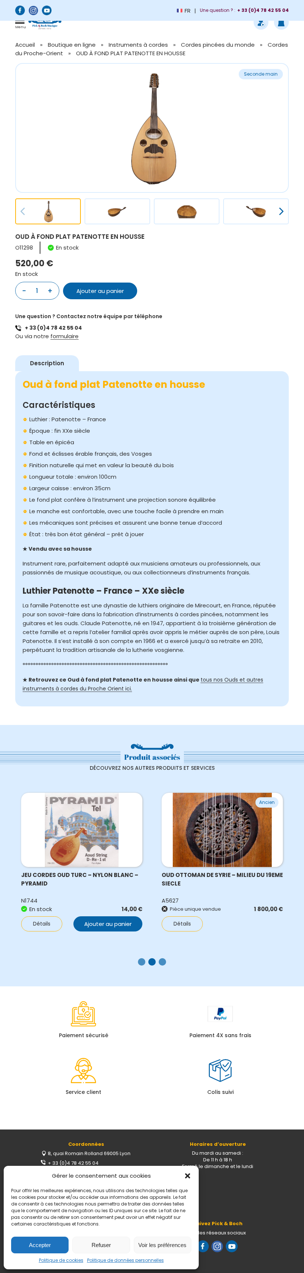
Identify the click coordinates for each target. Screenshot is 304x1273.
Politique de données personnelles (125, 1260)
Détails (41, 923)
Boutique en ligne (72, 45)
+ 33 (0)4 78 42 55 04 (53, 328)
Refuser (101, 1245)
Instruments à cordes (138, 45)
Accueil (25, 45)
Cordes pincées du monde (218, 45)
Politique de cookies (61, 1260)
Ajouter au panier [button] (108, 924)
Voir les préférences (162, 1245)
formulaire (64, 336)
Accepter (40, 1245)
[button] (187, 1176)
